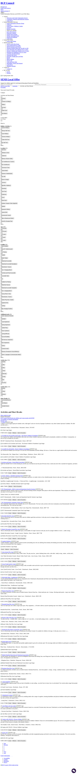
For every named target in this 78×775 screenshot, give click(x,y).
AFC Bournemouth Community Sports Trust (12, 502)
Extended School (5, 406)
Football (3, 255)
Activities (9, 27)
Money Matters (10, 59)
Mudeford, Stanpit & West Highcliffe (9, 203)
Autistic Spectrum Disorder (7, 315)
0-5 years (3, 237)
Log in (8, 71)
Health (8, 58)
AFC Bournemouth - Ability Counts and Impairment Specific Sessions (18, 489)
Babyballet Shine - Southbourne (10, 577)
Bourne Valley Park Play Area (9, 617)
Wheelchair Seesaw (5, 284)
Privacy (5, 762)
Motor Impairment (5, 342)
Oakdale (3, 206)
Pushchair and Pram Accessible (8, 272)
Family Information (5, 755)
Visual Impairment (5, 321)
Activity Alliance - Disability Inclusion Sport (12, 475)
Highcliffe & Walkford (6, 185)
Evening (3, 391)
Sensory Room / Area (6, 293)
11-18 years (3, 228)
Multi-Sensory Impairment (7, 339)
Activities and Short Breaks (13, 53)
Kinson (2, 197)
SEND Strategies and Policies (14, 46)
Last (5, 753)
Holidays (3, 104)
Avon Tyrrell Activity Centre (9, 564)
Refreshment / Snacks (6, 267)
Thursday (3, 376)
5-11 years (3, 234)
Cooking (3, 305)
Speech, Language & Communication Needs (11, 354)
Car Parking (3, 252)
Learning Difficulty (5, 333)
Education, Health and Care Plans (15, 56)
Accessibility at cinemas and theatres (9, 419)
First (5, 743)
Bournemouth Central (6, 215)
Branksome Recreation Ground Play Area (12, 629)
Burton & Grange (5, 179)
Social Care (9, 60)
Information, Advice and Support (15, 63)
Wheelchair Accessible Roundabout (9, 264)
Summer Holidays (5, 127)
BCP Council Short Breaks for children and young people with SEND (17, 418)
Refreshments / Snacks (6, 296)
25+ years (3, 240)
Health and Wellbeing (12, 37)
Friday (2, 379)
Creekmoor (3, 155)
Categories (14, 86)
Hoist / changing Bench (6, 290)
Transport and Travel (12, 55)
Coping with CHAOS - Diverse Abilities (12, 719)
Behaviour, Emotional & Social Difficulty (10, 351)
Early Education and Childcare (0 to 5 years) (17, 49)
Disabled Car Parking (6, 281)
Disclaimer (6, 761)
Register (9, 73)
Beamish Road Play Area (8, 604)
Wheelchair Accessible (6, 261)
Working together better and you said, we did (17, 48)
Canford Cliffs (4, 212)
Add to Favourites (22, 432)
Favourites (3, 87)
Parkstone (3, 149)
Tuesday (3, 370)
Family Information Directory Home (15, 23)
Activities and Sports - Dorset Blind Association (12, 462)
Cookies (6, 759)
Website (14, 432)
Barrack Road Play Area (8, 590)
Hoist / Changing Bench (6, 269)
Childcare (9, 24)
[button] (39, 90)
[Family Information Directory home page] (9, 765)
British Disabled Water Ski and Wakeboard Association (15, 655)
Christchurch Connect (7, 695)
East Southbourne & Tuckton (7, 161)
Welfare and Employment (13, 35)
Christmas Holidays (5, 136)
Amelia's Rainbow (6, 541)
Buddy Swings (4, 258)
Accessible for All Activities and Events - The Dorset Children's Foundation (19, 435)
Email (10, 432)
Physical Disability (5, 336)
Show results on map (6, 415)
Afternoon (3, 394)
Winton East (4, 200)
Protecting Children (11, 33)
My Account (7, 72)
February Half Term (5, 130)
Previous (6, 744)
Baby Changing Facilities (6, 308)
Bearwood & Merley (5, 209)
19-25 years (3, 231)
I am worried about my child (13, 45)
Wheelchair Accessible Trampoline (8, 287)
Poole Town (3, 191)
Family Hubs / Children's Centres (15, 26)
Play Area (3, 107)
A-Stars (3, 422)
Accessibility (7, 758)
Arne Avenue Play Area (7, 552)
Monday (3, 367)
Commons (3, 182)
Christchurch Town (5, 167)
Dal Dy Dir (5, 732)
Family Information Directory (14, 30)
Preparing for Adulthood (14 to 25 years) (16, 52)
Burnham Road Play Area (8, 668)
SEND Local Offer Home (13, 44)
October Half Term (5, 139)
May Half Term (4, 142)
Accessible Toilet (5, 275)
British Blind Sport (6, 641)
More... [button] (2, 145)
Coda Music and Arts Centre (9, 706)
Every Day (3, 382)
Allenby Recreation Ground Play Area (10, 529)
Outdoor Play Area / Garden (7, 299)
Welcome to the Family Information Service (17, 18)
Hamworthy (3, 188)
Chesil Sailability (6, 681)
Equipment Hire (4, 302)
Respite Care (4, 110)
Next (5, 751)
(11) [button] (11, 126)
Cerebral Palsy (4, 327)
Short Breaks (4, 113)
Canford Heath (4, 170)
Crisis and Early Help (12, 62)
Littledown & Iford (5, 152)
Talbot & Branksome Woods (7, 218)
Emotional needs (5, 348)
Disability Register (11, 66)
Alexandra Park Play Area (7, 516)
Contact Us (8, 68)
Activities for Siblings (6, 101)
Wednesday (3, 373)
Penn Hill (3, 176)
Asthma (3, 345)
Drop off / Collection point (6, 249)
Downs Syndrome (5, 330)
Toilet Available (4, 246)
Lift (2, 278)
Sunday (3, 364)
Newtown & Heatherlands (6, 173)
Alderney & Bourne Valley (6, 158)
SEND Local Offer (16, 54)
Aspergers (3, 318)
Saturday (3, 361)
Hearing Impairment (5, 324)
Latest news (9, 38)
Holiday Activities (11, 29)
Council (7, 3)
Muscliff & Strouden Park (6, 221)
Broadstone (3, 194)
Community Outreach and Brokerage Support (18, 19)
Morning (3, 388)
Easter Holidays (4, 133)
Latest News (10, 20)
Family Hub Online (10, 40)
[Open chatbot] (74, 770)
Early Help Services (11, 31)
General (16, 18)
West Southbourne (5, 164)
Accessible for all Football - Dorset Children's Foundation (15, 449)
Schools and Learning (12, 34)
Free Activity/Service (5, 400)
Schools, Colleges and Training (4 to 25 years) (18, 51)
